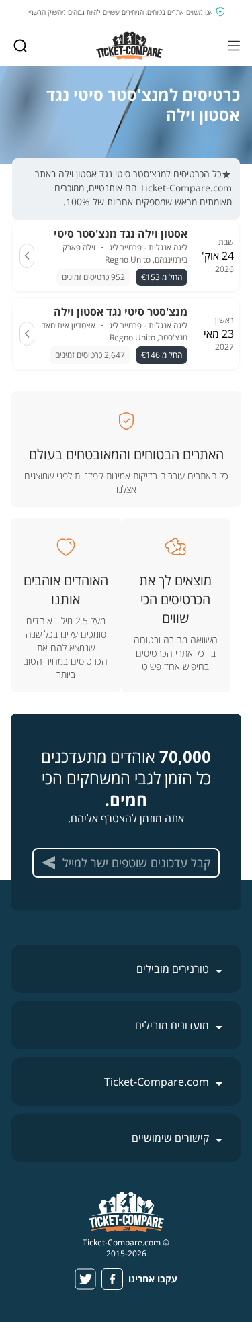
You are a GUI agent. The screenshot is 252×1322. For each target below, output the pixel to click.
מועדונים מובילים (172, 1025)
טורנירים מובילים (172, 968)
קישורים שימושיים (170, 1138)
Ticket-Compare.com (156, 1081)
